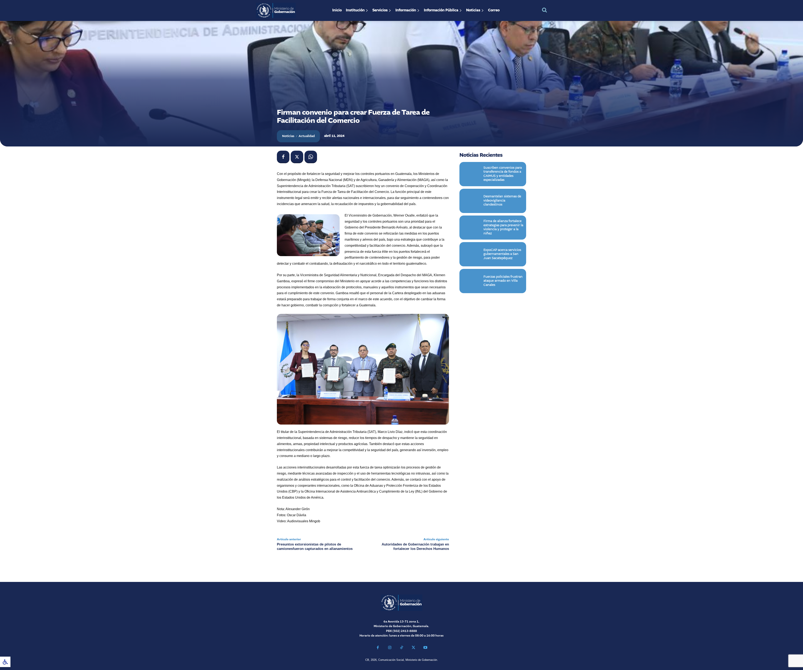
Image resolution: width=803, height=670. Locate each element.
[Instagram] (390, 648)
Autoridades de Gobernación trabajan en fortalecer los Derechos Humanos (415, 546)
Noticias (288, 136)
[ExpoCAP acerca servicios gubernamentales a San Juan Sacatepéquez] (472, 254)
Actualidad (307, 136)
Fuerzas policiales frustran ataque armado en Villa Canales (503, 280)
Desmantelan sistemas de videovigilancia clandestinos (502, 200)
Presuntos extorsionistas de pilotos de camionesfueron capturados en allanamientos (315, 546)
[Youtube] (425, 648)
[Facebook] (283, 157)
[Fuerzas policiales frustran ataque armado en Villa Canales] (472, 281)
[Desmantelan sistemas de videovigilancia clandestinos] (472, 201)
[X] (297, 157)
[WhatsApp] (310, 157)
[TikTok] (402, 648)
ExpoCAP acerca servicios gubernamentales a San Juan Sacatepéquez (502, 254)
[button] (544, 10)
